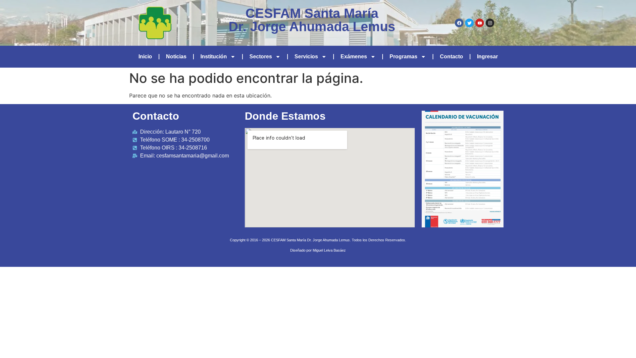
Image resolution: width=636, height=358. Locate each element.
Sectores (260, 56)
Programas (403, 56)
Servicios (306, 56)
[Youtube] (479, 23)
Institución (213, 56)
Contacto (451, 56)
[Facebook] (459, 23)
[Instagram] (490, 23)
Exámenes (354, 56)
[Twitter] (469, 23)
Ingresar (487, 56)
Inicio (145, 56)
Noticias (176, 56)
